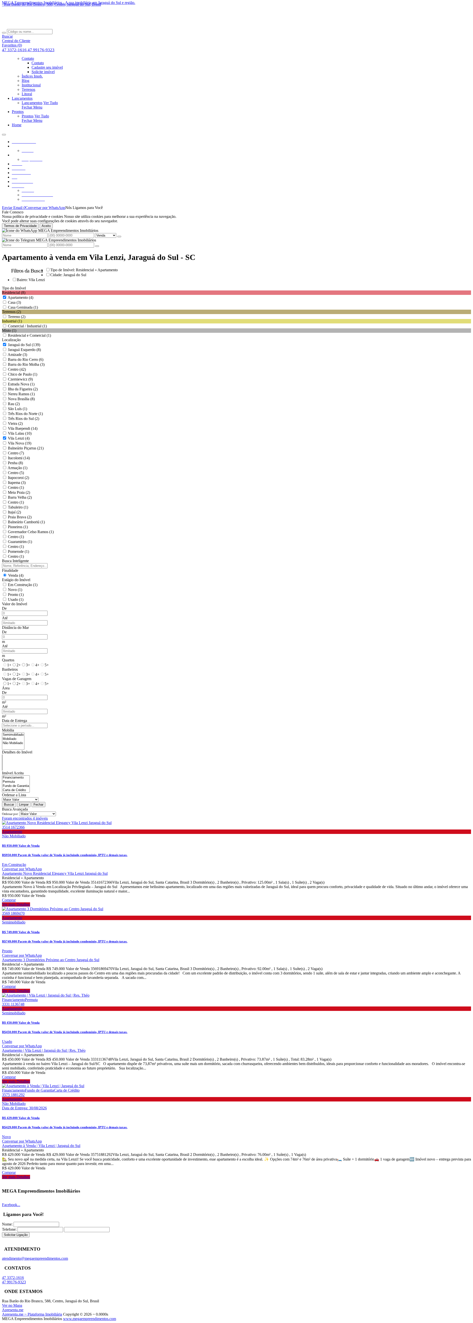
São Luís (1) (17, 409)
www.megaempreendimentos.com (89, 1319)
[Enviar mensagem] (119, 236)
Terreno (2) (16, 317)
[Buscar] (4, 32)
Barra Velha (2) (20, 497)
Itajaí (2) (14, 512)
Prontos (28, 116)
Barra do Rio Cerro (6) (25, 359)
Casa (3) (14, 302)
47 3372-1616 (15, 50)
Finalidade (10, 570)
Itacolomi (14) (19, 458)
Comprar (9, 900)
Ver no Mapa (12, 1305)
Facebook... (11, 1205)
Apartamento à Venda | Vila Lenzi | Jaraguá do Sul (41, 1146)
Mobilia (8, 730)
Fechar (38, 804)
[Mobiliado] (13, 739)
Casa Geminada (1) (23, 307)
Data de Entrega (14, 720)
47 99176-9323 (41, 50)
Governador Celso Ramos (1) (31, 532)
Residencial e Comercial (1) (29, 335)
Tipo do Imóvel (14, 288)
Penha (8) (15, 463)
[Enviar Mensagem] (97, 246)
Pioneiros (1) (18, 527)
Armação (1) (17, 468)
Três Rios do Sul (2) (23, 418)
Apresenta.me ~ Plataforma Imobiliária (32, 1314)
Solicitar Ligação (16, 1235)
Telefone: (9, 1229)
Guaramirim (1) (20, 542)
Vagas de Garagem (16, 679)
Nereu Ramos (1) (21, 394)
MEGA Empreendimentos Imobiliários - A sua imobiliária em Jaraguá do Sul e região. (68, 2)
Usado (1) (15, 599)
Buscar (9, 804)
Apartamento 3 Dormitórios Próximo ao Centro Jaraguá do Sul (50, 960)
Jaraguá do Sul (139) (24, 345)
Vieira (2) (15, 423)
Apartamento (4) (20, 297)
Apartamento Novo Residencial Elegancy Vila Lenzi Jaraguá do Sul (55, 873)
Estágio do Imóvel (16, 580)
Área (6, 688)
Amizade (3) (17, 354)
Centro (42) (17, 369)
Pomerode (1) (18, 551)
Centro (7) (16, 453)
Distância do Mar (15, 627)
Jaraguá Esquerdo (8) (24, 350)
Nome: (7, 1224)
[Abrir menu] (4, 133)
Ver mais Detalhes (16, 904)
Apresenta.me (12, 1310)
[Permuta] (16, 782)
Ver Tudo (50, 103)
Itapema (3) (17, 482)
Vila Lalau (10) (20, 433)
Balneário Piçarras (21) (26, 448)
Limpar (24, 804)
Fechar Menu (32, 107)
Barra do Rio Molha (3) (26, 364)
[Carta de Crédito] (16, 790)
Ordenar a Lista (14, 795)
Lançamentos (32, 103)
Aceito (46, 226)
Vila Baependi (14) (22, 428)
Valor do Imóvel (14, 604)
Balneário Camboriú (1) (26, 522)
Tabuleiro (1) (18, 507)
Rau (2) (14, 404)
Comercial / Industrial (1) (27, 326)
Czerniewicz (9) (20, 379)
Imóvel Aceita (13, 773)
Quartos (8, 660)
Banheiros (10, 669)
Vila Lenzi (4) (19, 438)
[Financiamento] (16, 778)
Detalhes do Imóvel (17, 752)
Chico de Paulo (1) (22, 374)
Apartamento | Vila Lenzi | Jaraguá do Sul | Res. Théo (43, 1050)
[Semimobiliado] (13, 735)
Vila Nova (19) (19, 443)
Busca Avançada (15, 809)
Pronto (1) (16, 594)
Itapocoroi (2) (18, 478)
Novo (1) (15, 590)
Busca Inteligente (15, 561)
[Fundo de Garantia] (16, 786)
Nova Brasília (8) (21, 399)
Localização (11, 340)
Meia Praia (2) (19, 492)
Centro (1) (16, 487)
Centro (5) (16, 473)
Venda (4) (15, 575)
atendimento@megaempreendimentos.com (35, 1258)
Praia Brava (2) (20, 517)
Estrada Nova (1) (21, 384)
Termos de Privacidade (20, 226)
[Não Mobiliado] (13, 743)
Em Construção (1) (22, 585)
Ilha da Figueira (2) (23, 389)
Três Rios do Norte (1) (25, 414)
